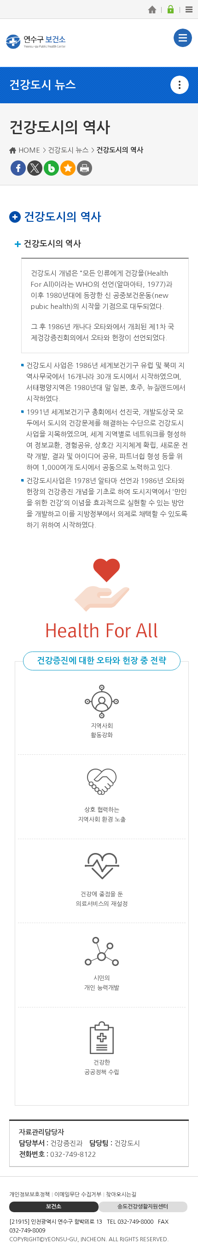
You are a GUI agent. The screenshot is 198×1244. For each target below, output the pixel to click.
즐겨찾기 (68, 168)
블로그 (51, 168)
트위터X (34, 168)
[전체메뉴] (189, 9)
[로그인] (170, 9)
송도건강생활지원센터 (142, 1206)
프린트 (84, 168)
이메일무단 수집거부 (77, 1194)
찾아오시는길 (121, 1194)
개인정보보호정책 (29, 1194)
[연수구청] (152, 9)
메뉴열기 (179, 85)
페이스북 (18, 168)
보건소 (53, 1206)
